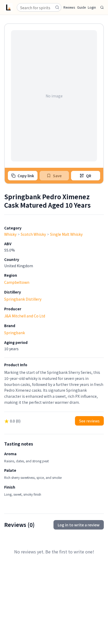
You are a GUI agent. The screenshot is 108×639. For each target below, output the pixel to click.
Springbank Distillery (22, 299)
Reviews (69, 7)
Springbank (14, 332)
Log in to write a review (79, 524)
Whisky (10, 234)
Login (92, 7)
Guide (81, 7)
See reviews (89, 420)
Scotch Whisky (33, 234)
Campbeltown (16, 282)
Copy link (26, 175)
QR (88, 175)
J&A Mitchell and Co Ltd (24, 315)
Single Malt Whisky (66, 234)
